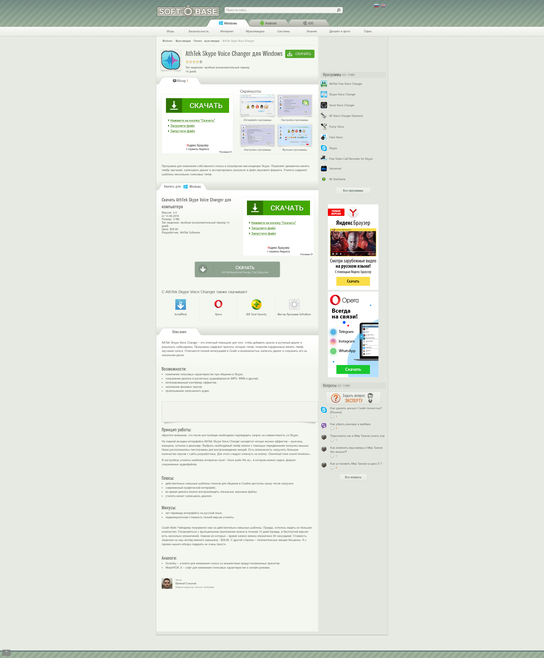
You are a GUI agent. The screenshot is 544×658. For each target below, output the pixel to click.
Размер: (167, 219)
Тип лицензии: (194, 67)
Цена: (165, 229)
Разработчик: (170, 232)
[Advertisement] (240, 411)
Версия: (167, 212)
